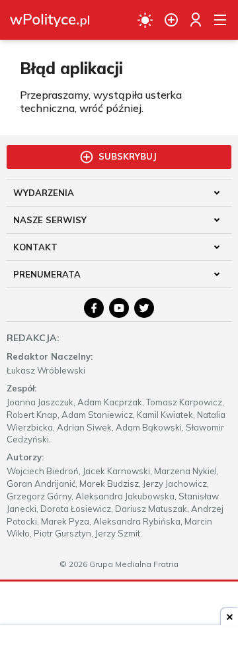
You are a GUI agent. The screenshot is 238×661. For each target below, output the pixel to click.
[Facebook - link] (94, 308)
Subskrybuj (128, 156)
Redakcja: (33, 338)
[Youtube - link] (119, 308)
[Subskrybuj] (171, 20)
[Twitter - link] (144, 308)
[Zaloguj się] (195, 20)
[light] (145, 20)
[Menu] (220, 20)
